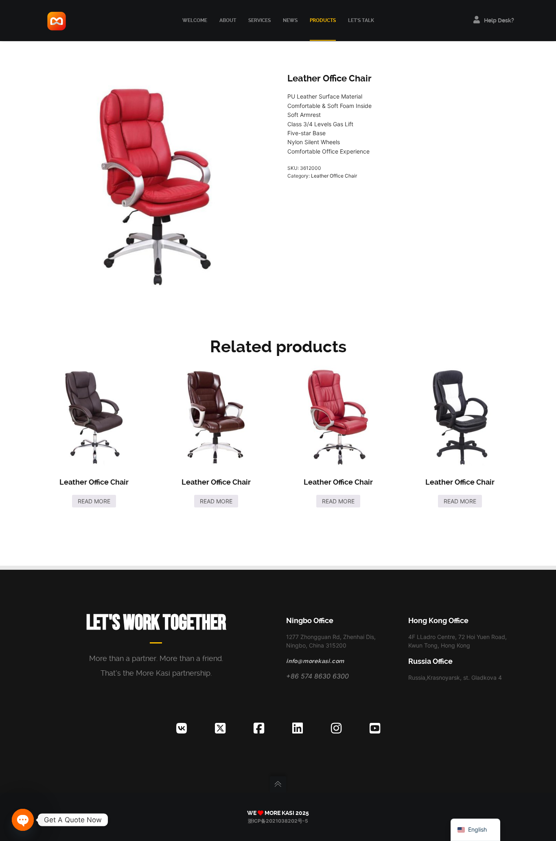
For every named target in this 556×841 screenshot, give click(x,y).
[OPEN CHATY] (23, 820)
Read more (94, 501)
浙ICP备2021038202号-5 (278, 821)
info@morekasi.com (315, 661)
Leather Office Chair (334, 176)
